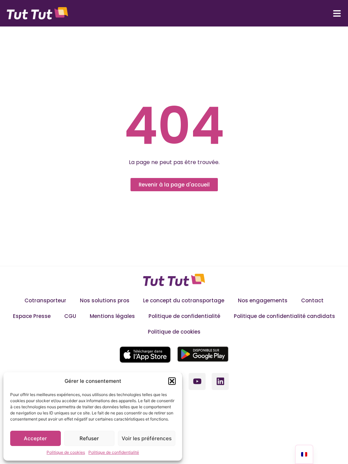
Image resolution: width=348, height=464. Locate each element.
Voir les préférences (147, 438)
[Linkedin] (220, 381)
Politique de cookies (66, 452)
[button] (172, 381)
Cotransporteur (45, 300)
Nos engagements (263, 300)
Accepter (35, 438)
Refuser (89, 438)
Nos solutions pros (104, 300)
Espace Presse (32, 316)
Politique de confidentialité (113, 452)
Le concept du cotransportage (183, 300)
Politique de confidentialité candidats (284, 316)
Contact (312, 300)
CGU (70, 316)
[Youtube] (197, 381)
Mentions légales (112, 316)
